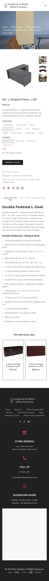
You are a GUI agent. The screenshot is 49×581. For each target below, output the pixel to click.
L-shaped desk (8, 182)
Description (10, 198)
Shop (8, 410)
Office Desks (17, 27)
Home (5, 27)
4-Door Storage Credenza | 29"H (13, 365)
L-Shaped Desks (32, 27)
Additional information (32, 198)
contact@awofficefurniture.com (24, 477)
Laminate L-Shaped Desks (14, 30)
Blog (41, 412)
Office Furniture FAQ (34, 410)
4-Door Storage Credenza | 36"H (36, 365)
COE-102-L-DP (20, 179)
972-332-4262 (24, 472)
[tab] (10, 198)
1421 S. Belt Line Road (24, 446)
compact (31, 179)
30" (9, 179)
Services (9, 412)
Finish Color (7, 121)
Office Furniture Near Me (34, 415)
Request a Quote (12, 415)
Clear (4, 149)
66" (12, 179)
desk (38, 179)
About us (18, 410)
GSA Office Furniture (26, 412)
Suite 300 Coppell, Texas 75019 (24, 449)
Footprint (6, 137)
